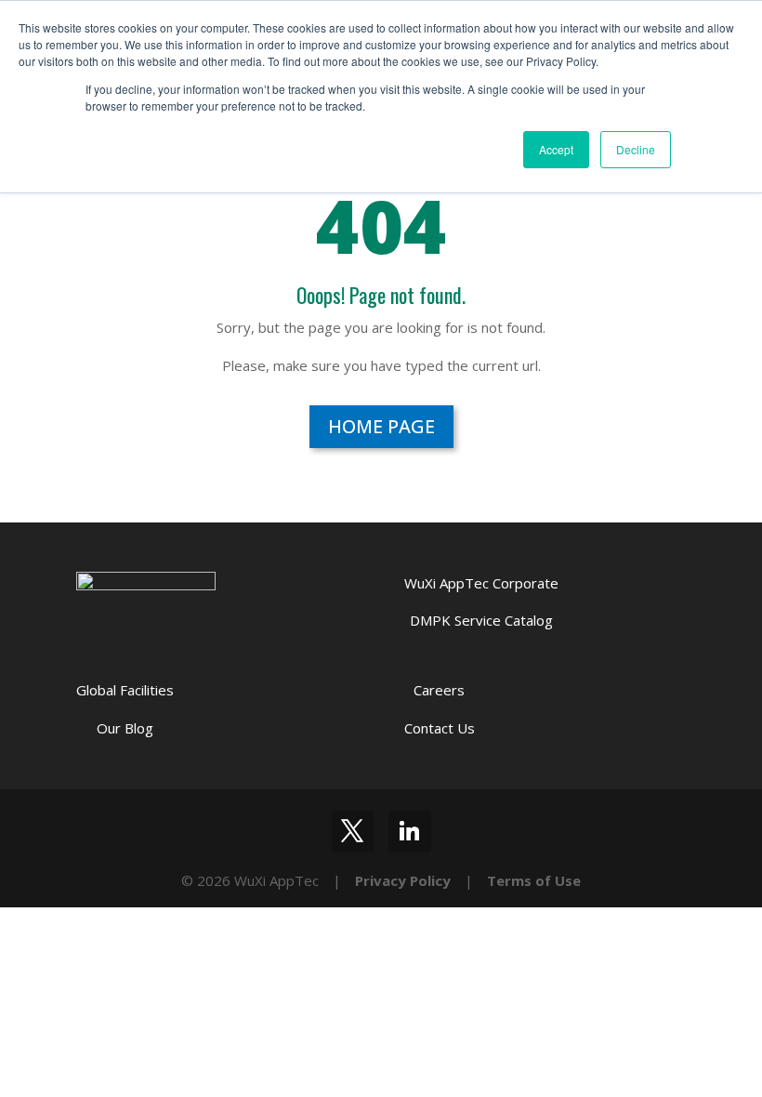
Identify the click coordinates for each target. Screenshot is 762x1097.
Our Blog (125, 728)
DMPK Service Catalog (481, 620)
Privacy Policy (403, 880)
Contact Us (439, 728)
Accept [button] (556, 149)
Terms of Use (534, 880)
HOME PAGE (381, 426)
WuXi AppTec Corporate (481, 583)
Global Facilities (125, 690)
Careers (439, 690)
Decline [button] (635, 149)
